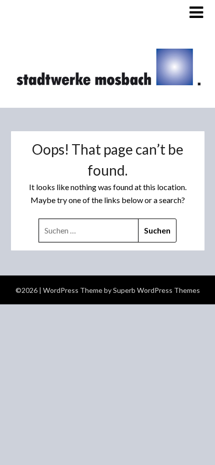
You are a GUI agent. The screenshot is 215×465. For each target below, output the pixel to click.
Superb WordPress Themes (156, 290)
